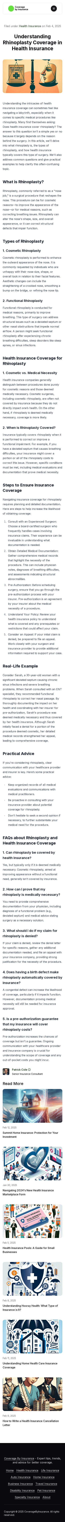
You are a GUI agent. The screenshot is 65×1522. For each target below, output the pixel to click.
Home (10, 1470)
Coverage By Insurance (19, 1458)
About (46, 1497)
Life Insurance (50, 1470)
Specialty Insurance (27, 1497)
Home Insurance (43, 1477)
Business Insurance (20, 1483)
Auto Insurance (20, 1477)
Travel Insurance (46, 1483)
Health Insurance (30, 26)
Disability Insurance (22, 1490)
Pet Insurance (46, 1490)
